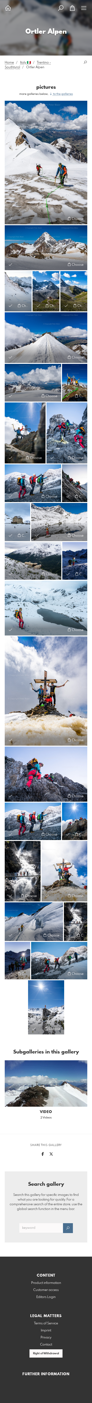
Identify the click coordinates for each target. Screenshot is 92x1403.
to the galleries (62, 94)
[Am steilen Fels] (66, 432)
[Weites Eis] (18, 291)
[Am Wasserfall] (75, 921)
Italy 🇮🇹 (25, 62)
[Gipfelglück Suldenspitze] (74, 383)
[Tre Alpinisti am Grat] (33, 821)
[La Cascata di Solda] (23, 871)
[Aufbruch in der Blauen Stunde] (74, 561)
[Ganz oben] (46, 1007)
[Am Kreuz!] (46, 691)
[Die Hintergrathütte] (17, 522)
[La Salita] (74, 483)
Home (9, 62)
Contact (46, 1344)
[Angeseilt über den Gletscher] (46, 162)
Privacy (46, 1337)
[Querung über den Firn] (59, 960)
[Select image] (10, 218)
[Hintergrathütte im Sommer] (46, 291)
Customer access (46, 1290)
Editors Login (46, 1297)
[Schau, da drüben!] (33, 483)
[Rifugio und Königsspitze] (46, 247)
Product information (46, 1283)
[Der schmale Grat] (46, 337)
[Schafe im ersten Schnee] (33, 561)
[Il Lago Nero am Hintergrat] (46, 608)
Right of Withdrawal (46, 1353)
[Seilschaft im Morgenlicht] (17, 960)
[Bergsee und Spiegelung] (59, 522)
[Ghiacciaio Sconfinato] (33, 383)
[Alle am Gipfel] (74, 821)
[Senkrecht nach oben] (46, 774)
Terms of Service (46, 1323)
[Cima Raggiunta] (64, 871)
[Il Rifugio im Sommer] (73, 291)
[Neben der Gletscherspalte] (34, 921)
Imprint (46, 1330)
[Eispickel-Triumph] (25, 432)
